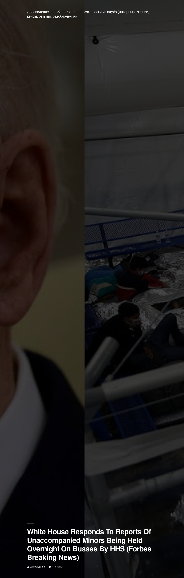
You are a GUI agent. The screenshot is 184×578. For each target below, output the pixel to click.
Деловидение (38, 11)
